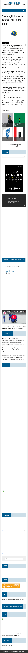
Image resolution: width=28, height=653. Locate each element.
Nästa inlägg (13, 146)
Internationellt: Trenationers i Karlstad (6, 124)
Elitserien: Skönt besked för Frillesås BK (18, 124)
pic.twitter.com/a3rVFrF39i (12, 266)
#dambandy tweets (7, 645)
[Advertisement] (14, 220)
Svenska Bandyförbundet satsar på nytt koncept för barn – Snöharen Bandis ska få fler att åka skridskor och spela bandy (13, 355)
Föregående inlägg (15, 144)
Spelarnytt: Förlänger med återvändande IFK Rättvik (7, 139)
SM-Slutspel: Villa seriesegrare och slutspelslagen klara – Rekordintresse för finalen (13, 344)
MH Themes (22, 651)
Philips (4, 306)
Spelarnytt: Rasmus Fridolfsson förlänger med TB (19, 139)
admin (11, 41)
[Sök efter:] (14, 559)
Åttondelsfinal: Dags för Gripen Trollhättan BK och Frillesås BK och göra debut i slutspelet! (13, 350)
